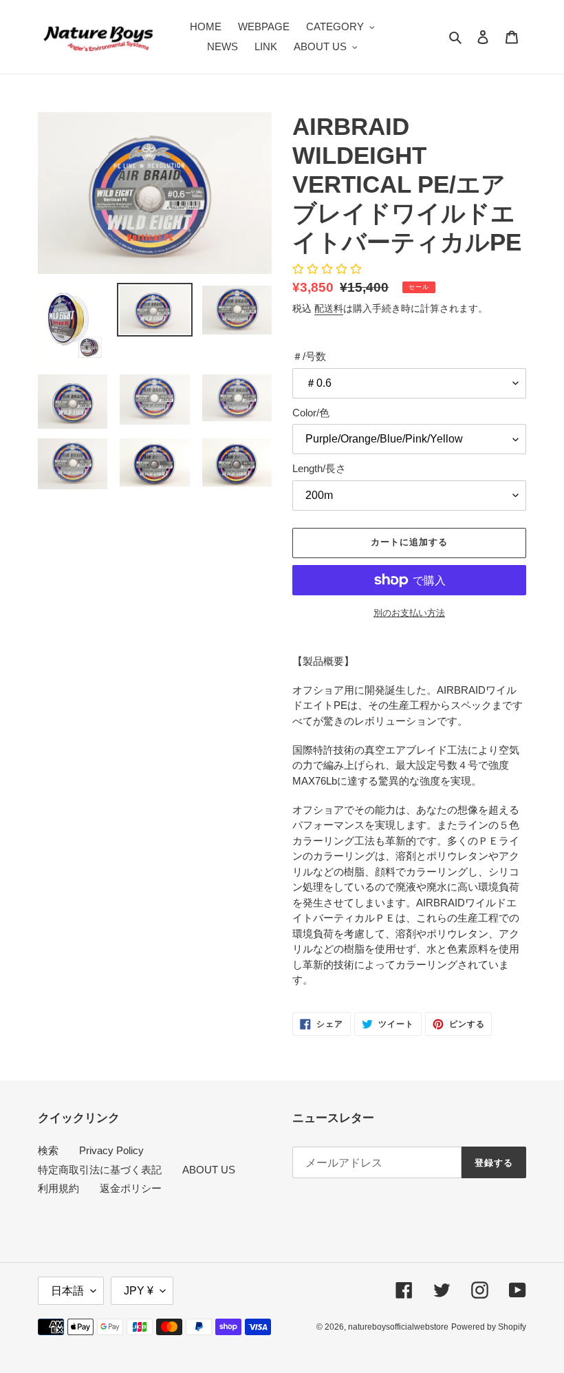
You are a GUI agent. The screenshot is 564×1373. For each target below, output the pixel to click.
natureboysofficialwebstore (398, 1327)
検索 (48, 1150)
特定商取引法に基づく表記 (100, 1169)
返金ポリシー (131, 1188)
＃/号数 (309, 356)
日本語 (67, 1291)
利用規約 (58, 1188)
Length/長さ (319, 468)
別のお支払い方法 (409, 613)
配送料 (328, 308)
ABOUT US (208, 1169)
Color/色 (310, 412)
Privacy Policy (111, 1150)
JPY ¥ (138, 1291)
